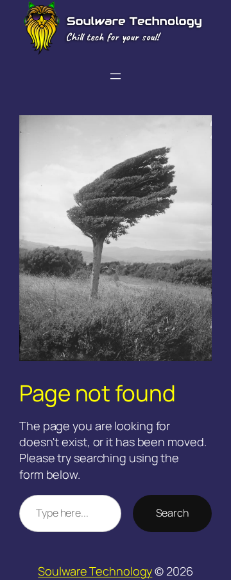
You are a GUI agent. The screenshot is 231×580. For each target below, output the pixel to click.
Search (172, 513)
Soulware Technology (95, 571)
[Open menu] (115, 76)
